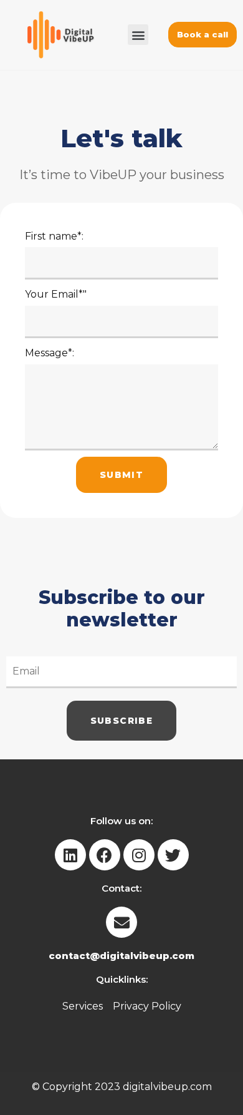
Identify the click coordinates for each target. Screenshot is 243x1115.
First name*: (54, 236)
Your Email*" (56, 294)
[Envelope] (121, 922)
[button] (138, 34)
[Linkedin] (70, 854)
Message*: (49, 353)
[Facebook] (104, 854)
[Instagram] (139, 854)
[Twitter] (173, 854)
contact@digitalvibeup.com (121, 956)
